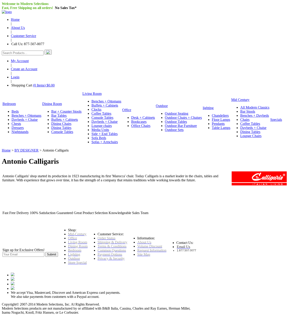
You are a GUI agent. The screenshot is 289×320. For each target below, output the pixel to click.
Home (15, 19)
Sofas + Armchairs (104, 142)
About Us (18, 28)
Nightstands (20, 132)
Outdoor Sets (174, 130)
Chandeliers (220, 115)
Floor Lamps (221, 119)
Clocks (96, 109)
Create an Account (24, 69)
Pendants (218, 124)
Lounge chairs (101, 126)
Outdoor (162, 106)
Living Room (92, 94)
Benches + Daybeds (254, 115)
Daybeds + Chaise (25, 119)
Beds (15, 111)
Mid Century (240, 100)
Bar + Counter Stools (66, 111)
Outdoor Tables (176, 122)
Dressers (18, 128)
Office (126, 110)
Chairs (244, 119)
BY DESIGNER (26, 150)
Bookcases (139, 122)
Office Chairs (140, 126)
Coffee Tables (101, 113)
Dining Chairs (61, 124)
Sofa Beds (98, 138)
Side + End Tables (104, 134)
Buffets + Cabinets (64, 119)
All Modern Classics (254, 107)
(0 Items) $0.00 (44, 85)
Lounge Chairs (250, 136)
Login (15, 77)
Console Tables (62, 132)
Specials (276, 119)
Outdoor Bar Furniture (181, 126)
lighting (208, 108)
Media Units (100, 130)
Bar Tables (59, 115)
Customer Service (23, 36)
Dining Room (52, 104)
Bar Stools (247, 111)
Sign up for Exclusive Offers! (23, 250)
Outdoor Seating (176, 113)
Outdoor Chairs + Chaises (183, 117)
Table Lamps (221, 128)
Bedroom (9, 104)
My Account (20, 61)
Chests (16, 124)
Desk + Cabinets (143, 117)
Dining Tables (61, 128)
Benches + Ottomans (26, 115)
